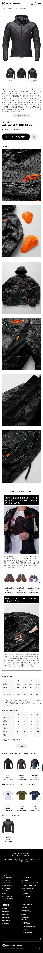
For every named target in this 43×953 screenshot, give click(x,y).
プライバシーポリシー (27, 932)
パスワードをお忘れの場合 (28, 926)
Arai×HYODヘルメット (27, 888)
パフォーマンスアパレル (8, 899)
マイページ (24, 929)
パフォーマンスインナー (8, 896)
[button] (39, 582)
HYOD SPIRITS (6, 914)
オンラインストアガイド (28, 904)
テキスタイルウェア (7, 877)
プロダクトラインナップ (10, 875)
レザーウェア (5, 880)
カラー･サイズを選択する (15, 137)
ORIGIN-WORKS (6, 911)
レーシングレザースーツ (28, 877)
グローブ (4, 891)
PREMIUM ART (25, 880)
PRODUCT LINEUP (12, 8)
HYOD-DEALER (6, 920)
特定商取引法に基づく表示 (25, 918)
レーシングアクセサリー (28, 896)
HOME (4, 8)
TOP (39, 948)
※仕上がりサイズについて (11, 740)
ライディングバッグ (26, 891)
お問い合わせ (5, 923)
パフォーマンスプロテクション (29, 883)
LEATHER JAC (22, 8)
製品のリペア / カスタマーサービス (26, 911)
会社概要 (4, 908)
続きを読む (21, 115)
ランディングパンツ (7, 885)
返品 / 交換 (24, 907)
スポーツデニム (6, 883)
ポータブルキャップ (7, 888)
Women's (4, 893)
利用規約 (24, 915)
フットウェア (25, 893)
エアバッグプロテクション (28, 885)
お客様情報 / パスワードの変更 (26, 922)
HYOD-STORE (6, 917)
